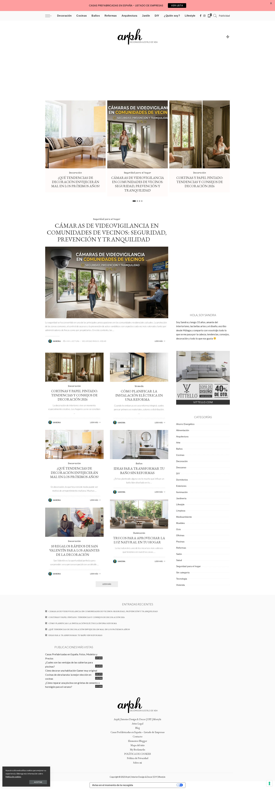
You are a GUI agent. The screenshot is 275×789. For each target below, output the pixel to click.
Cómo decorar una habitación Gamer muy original (71, 670)
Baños (139, 463)
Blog (137, 728)
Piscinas (180, 541)
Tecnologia (181, 578)
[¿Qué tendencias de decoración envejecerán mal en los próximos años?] (75, 134)
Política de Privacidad (137, 758)
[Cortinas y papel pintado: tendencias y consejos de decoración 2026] (199, 134)
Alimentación (182, 430)
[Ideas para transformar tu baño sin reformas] (139, 444)
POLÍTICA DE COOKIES (137, 754)
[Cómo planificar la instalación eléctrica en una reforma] (139, 367)
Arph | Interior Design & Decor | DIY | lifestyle (137, 719)
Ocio (178, 529)
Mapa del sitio (137, 745)
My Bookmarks (137, 749)
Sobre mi (137, 762)
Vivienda (139, 386)
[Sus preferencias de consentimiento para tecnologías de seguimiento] (269, 783)
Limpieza (180, 510)
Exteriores (181, 486)
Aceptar (38, 782)
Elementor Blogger (137, 741)
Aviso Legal (137, 723)
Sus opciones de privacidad (156, 785)
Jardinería (181, 498)
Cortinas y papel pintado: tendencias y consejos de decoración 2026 (199, 182)
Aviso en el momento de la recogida (112, 785)
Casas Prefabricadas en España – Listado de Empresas (138, 732)
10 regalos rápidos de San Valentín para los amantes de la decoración (74, 550)
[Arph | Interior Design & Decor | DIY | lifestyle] (137, 37)
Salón (179, 554)
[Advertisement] (137, 76)
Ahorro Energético (185, 424)
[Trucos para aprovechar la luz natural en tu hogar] (139, 514)
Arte (178, 442)
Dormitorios (182, 479)
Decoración (75, 173)
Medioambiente (184, 517)
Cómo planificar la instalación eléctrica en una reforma (139, 395)
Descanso (181, 467)
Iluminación (139, 533)
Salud (179, 560)
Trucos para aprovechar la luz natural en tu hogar (139, 540)
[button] (134, 201)
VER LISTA (177, 5)
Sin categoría (183, 572)
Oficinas (180, 535)
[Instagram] (204, 16)
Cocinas (180, 455)
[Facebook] (201, 16)
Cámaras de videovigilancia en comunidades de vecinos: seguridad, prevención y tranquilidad (137, 184)
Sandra (57, 341)
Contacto (137, 736)
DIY (178, 473)
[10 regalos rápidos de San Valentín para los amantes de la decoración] (74, 522)
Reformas (181, 548)
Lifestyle (180, 504)
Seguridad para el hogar (137, 173)
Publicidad (224, 15)
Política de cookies (13, 777)
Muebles (180, 523)
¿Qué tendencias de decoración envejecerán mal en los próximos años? (75, 182)
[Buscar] (215, 16)
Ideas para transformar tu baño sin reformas (139, 470)
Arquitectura (182, 436)
